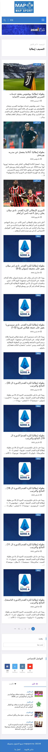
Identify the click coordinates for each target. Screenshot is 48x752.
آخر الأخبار (33, 44)
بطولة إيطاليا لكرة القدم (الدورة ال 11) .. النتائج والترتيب (25, 546)
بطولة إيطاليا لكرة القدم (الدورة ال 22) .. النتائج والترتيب (25, 384)
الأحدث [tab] (11, 684)
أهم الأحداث (29, 713)
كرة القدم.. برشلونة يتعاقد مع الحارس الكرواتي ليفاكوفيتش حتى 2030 (20, 695)
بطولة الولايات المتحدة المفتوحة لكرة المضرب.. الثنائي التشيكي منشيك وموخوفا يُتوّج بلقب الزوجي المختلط (19, 726)
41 (19, 629)
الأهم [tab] (34, 684)
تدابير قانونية (28, 749)
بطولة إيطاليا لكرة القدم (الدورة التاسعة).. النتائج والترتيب (24, 601)
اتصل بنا (17, 749)
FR (11, 20)
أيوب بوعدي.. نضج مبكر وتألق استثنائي (20, 715)
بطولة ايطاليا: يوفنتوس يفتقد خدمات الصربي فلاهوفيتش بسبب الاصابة (27, 95)
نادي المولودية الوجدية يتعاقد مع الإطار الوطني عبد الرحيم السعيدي (20, 705)
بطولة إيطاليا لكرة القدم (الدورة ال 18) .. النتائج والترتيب (25, 489)
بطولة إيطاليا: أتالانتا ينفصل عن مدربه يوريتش (27, 153)
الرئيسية (42, 44)
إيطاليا (38, 236)
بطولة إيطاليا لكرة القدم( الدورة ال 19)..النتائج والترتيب (28, 437)
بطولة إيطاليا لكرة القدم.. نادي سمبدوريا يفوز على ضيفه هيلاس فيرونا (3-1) (25, 326)
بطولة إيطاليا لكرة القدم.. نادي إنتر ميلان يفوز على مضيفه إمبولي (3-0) (25, 267)
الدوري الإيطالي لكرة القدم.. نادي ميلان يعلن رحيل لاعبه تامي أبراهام (26, 212)
